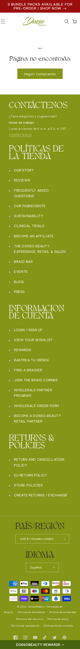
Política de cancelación (25, 625)
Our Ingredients (30, 206)
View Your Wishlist (33, 340)
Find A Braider (28, 370)
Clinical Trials (29, 226)
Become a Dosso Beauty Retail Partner (37, 418)
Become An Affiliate (34, 236)
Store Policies (28, 485)
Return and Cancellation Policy (39, 462)
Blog (19, 282)
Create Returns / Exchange (41, 495)
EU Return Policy (30, 475)
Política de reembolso (31, 612)
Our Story (24, 170)
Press (19, 292)
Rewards (22, 350)
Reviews (22, 180)
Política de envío (58, 619)
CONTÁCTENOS (20, 135)
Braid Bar (23, 262)
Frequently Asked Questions (31, 193)
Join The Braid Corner (36, 380)
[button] (40, 644)
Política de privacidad (63, 612)
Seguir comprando (40, 74)
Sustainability (28, 216)
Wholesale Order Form (36, 406)
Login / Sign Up (28, 330)
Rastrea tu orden (31, 360)
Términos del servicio (29, 619)
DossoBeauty (36, 606)
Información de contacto (58, 625)
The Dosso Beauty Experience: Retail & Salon (40, 249)
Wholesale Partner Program (33, 392)
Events (21, 271)
